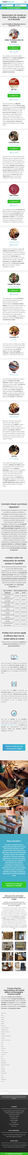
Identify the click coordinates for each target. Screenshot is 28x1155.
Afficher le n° (14, 48)
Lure (2, 1056)
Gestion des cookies (14, 1116)
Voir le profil (15, 51)
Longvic (2, 1050)
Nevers (2, 1067)
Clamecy (3, 1038)
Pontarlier (3, 1069)
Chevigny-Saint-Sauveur (6, 1036)
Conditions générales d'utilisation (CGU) (14, 1112)
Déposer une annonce (15, 1154)
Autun (2, 1015)
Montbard (3, 1060)
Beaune (2, 1021)
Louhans (3, 1054)
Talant (2, 1077)
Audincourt (3, 1013)
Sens (2, 1075)
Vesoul (2, 1081)
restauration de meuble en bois (9, 725)
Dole (2, 1044)
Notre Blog (14, 1122)
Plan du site (14, 1126)
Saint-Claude (3, 1073)
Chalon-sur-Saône (5, 1027)
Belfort (2, 1023)
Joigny (2, 1046)
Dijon (2, 1042)
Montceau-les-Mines (5, 1064)
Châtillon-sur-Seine (5, 1031)
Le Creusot (3, 1048)
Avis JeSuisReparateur (14, 1124)
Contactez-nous (14, 1118)
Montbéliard (3, 1062)
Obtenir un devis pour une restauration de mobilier (14, 747)
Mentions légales (14, 1120)
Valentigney (3, 1079)
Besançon (3, 1025)
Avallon (2, 1019)
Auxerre (2, 1017)
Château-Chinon (4, 1029)
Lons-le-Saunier (4, 1052)
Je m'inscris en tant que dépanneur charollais (14, 885)
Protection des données (14, 1114)
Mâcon (2, 1058)
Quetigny (3, 1071)
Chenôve (3, 1034)
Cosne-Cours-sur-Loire (6, 1040)
